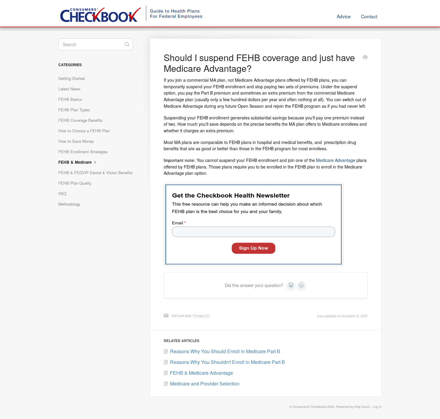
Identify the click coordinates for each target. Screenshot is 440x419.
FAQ (62, 193)
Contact (369, 16)
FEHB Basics (70, 99)
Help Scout (362, 406)
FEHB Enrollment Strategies (83, 151)
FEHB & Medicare (75, 162)
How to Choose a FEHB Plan (84, 130)
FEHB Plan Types (74, 110)
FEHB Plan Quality (75, 183)
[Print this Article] (365, 57)
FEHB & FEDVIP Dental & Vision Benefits (95, 172)
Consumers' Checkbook (309, 406)
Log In (377, 406)
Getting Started (71, 78)
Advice (344, 16)
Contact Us (202, 315)
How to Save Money (76, 141)
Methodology (69, 204)
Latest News (69, 89)
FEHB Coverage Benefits (80, 120)
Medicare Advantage (335, 160)
